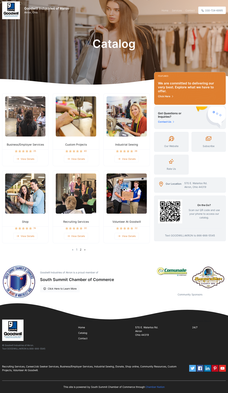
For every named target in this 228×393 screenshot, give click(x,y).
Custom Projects (76, 144)
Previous (151, 277)
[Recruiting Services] (76, 193)
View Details (27, 158)
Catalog (82, 332)
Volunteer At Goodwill (126, 221)
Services (177, 10)
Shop (25, 221)
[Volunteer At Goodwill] (127, 193)
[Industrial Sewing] (127, 116)
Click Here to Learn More (62, 288)
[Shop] (25, 193)
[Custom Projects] (76, 116)
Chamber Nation (155, 386)
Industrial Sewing (126, 144)
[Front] (11, 10)
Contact (190, 10)
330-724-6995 (213, 10)
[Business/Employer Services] (25, 116)
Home (165, 10)
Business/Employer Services (25, 144)
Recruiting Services (76, 221)
